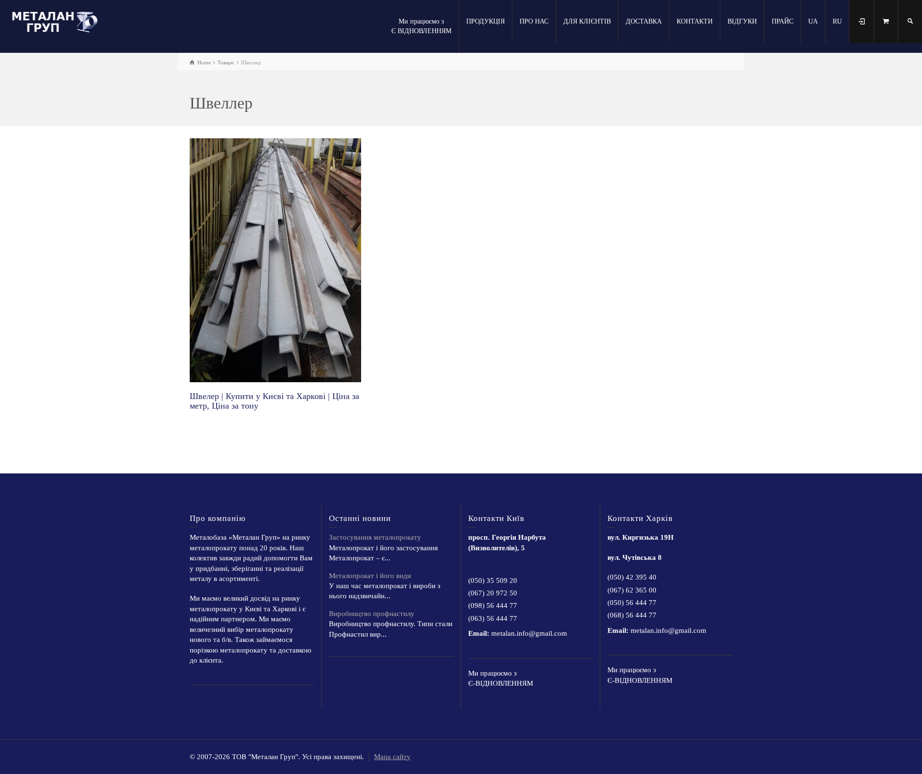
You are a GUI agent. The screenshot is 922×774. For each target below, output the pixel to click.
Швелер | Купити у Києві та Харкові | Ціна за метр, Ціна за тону (274, 401)
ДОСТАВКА (644, 21)
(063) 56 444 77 (492, 618)
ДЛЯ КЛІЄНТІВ (587, 21)
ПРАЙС (782, 21)
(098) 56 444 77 (492, 605)
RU (837, 21)
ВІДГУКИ (742, 21)
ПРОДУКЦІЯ (485, 21)
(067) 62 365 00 (631, 590)
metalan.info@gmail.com (529, 633)
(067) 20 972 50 (492, 593)
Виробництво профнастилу (371, 613)
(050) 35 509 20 (492, 580)
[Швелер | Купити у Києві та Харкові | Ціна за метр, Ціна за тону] (275, 260)
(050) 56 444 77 (631, 602)
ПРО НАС (534, 21)
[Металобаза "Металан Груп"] (58, 20)
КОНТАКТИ (695, 21)
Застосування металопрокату (375, 537)
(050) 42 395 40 (631, 577)
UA (813, 21)
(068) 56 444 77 (631, 615)
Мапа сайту (392, 757)
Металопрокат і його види (370, 576)
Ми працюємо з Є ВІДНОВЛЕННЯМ (421, 26)
